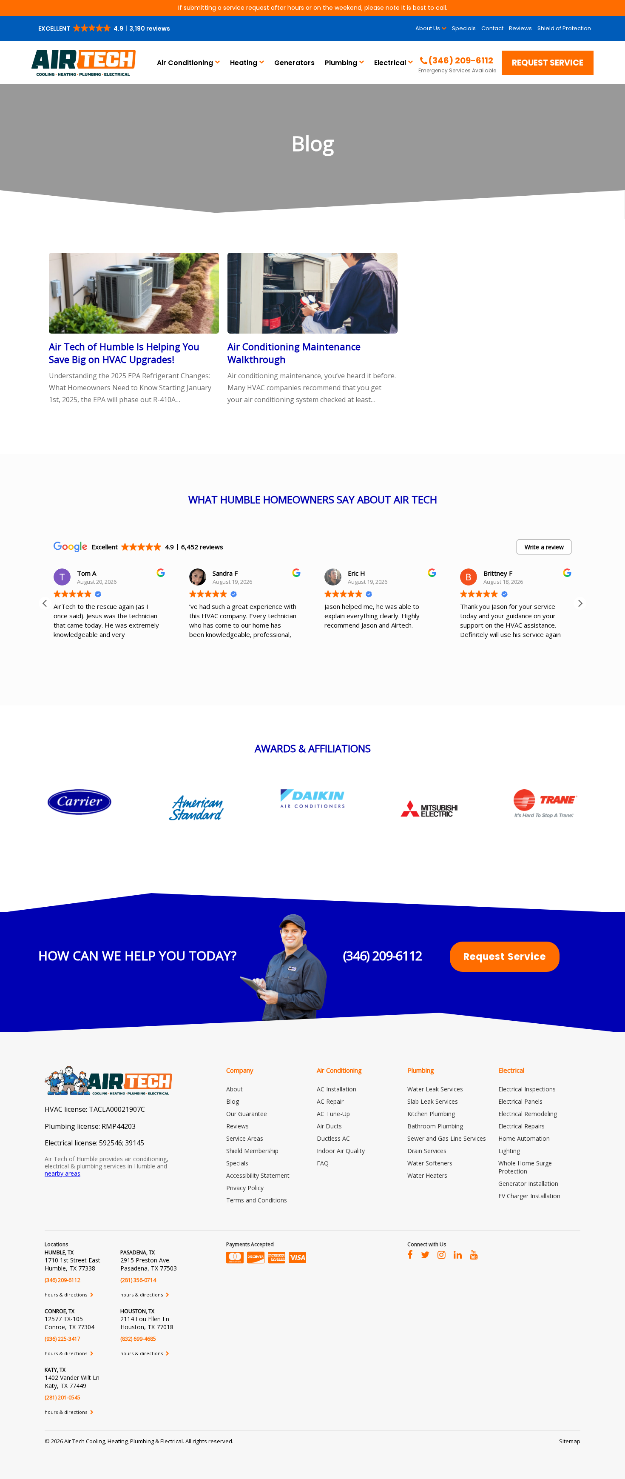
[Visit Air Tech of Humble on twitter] (425, 1254)
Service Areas (244, 1138)
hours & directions (66, 1294)
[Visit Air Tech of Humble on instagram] (442, 1254)
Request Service (547, 63)
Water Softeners (429, 1163)
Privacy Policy (245, 1188)
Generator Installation (528, 1183)
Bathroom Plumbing (435, 1126)
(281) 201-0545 (62, 1397)
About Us (427, 28)
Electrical (390, 63)
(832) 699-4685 (138, 1338)
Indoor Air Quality (341, 1151)
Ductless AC (333, 1138)
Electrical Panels (520, 1101)
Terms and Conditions (256, 1200)
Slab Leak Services (432, 1101)
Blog (232, 1101)
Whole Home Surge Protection (525, 1167)
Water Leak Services (435, 1089)
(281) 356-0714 (138, 1280)
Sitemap (569, 1441)
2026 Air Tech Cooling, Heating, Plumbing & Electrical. (118, 1441)
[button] (105, 28)
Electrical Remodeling (527, 1114)
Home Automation (524, 1138)
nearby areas (62, 1173)
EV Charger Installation (529, 1196)
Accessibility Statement (258, 1175)
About (234, 1089)
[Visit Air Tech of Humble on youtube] (474, 1254)
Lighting (509, 1151)
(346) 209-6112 (382, 955)
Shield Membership (252, 1151)
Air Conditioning (185, 63)
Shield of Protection (564, 28)
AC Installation (336, 1089)
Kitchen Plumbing (431, 1114)
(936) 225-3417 (62, 1338)
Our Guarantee (246, 1114)
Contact (492, 28)
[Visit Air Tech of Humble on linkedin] (458, 1254)
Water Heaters (427, 1175)
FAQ (323, 1163)
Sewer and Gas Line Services (446, 1138)
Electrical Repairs (521, 1126)
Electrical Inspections (527, 1089)
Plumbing (341, 63)
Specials (464, 28)
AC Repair (330, 1101)
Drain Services (426, 1151)
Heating (243, 63)
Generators (294, 63)
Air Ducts (329, 1126)
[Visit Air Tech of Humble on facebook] (410, 1254)
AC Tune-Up (333, 1114)
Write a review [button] (544, 547)
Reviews (520, 28)
